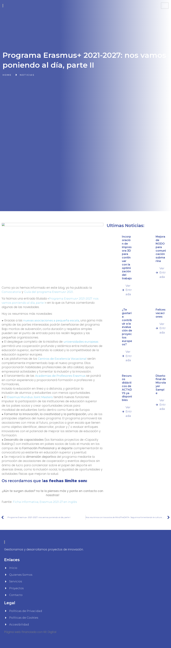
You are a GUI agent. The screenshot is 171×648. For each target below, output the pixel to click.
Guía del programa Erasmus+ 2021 (48, 292)
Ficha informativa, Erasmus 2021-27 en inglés (45, 501)
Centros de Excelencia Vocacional (62, 358)
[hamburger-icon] (164, 6)
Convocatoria (11, 292)
